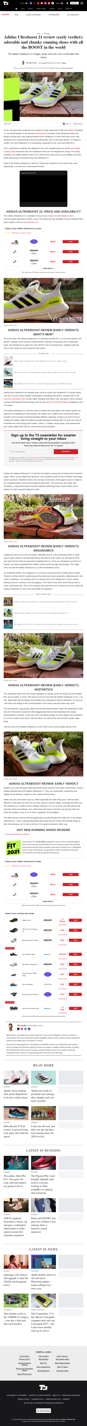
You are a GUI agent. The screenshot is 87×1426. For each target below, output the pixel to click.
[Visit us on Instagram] (45, 3)
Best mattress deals (62, 1363)
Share (9, 123)
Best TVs (43, 1363)
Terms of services (34, 457)
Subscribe (74, 3)
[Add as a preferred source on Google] (43, 1410)
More (67, 9)
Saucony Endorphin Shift (14, 399)
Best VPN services (25, 1374)
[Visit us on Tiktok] (52, 3)
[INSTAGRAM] (22, 1029)
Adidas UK (65, 216)
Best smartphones (43, 1367)
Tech (23, 9)
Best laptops (43, 1359)
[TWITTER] (19, 1029)
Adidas (71, 130)
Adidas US (51, 216)
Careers (65, 1399)
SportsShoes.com (30, 222)
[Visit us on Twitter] (34, 3)
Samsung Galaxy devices (24, 1364)
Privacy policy (24, 1399)
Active (30, 9)
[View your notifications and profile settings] (67, 3)
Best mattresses (43, 1371)
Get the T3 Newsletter (33, 14)
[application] (43, 188)
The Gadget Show (73, 14)
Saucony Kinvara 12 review (17, 834)
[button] (43, 241)
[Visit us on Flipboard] (49, 3)
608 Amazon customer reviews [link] (21, 233)
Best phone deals (62, 1359)
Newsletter (79, 123)
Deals (16, 14)
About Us (56, 1395)
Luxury (52, 9)
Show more (47, 268)
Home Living (41, 9)
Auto (60, 9)
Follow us (68, 123)
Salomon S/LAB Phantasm (57, 402)
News (64, 63)
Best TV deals (62, 1367)
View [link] (70, 241)
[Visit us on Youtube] (42, 3)
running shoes (41, 133)
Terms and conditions (71, 1395)
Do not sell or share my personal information (43, 1403)
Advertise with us (53, 1399)
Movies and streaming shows (24, 1369)
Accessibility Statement (17, 1395)
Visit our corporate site (68, 1419)
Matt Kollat (33, 63)
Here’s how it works (67, 68)
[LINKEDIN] (26, 1029)
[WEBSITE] (29, 1029)
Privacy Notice (69, 457)
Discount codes (62, 1371)
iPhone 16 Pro (24, 1359)
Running (46, 33)
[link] (15, 241)
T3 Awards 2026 (53, 14)
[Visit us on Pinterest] (38, 3)
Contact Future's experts (40, 1395)
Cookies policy (38, 1399)
